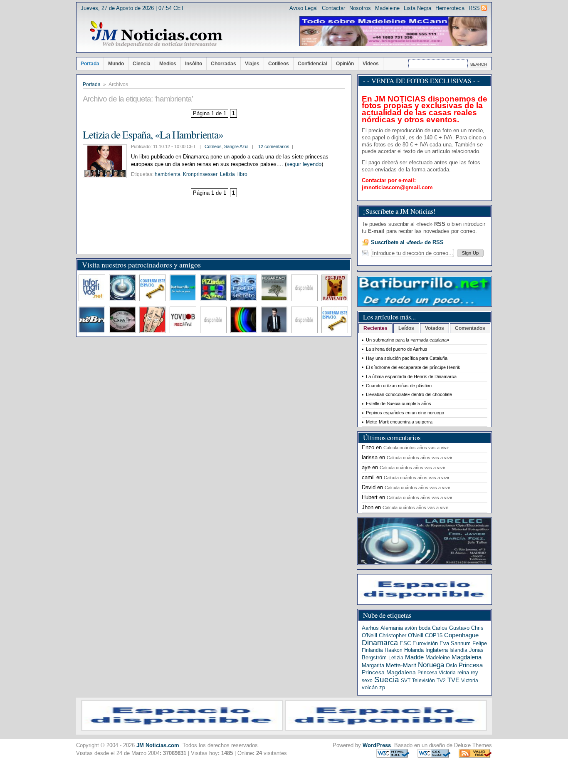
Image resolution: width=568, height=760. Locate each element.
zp (382, 687)
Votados (434, 328)
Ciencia (142, 64)
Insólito (193, 64)
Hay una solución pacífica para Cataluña (406, 358)
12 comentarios (273, 146)
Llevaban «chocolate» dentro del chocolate (409, 394)
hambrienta (167, 174)
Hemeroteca (449, 8)
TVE (453, 680)
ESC (405, 643)
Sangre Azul (236, 146)
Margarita (373, 665)
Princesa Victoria (436, 673)
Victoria (469, 680)
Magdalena (467, 657)
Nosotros (360, 8)
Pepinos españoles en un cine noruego (405, 412)
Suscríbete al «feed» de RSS (407, 242)
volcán (370, 687)
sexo (367, 680)
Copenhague (461, 635)
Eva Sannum (455, 643)
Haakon (394, 650)
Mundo (116, 64)
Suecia (386, 679)
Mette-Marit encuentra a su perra (399, 421)
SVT (405, 680)
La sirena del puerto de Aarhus (396, 349)
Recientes (375, 328)
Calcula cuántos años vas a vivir (416, 447)
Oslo (451, 665)
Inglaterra (436, 650)
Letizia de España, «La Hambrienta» (153, 134)
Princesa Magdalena (389, 672)
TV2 (441, 680)
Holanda (414, 650)
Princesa (471, 665)
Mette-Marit (401, 665)
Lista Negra (417, 8)
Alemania (391, 628)
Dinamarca (380, 643)
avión (411, 628)
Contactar (333, 8)
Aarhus (370, 628)
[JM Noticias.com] (156, 34)
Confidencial (312, 64)
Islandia (458, 650)
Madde (414, 657)
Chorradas (223, 64)
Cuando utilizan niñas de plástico (399, 385)
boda (424, 628)
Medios (167, 64)
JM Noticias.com (157, 745)
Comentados (470, 328)
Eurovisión (425, 643)
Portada (90, 64)
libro (242, 174)
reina (463, 672)
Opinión (345, 64)
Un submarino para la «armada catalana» (407, 339)
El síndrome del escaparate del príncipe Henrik (413, 367)
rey (474, 672)
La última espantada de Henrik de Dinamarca (411, 376)
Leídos (406, 328)
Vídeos (371, 64)
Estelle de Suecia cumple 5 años (398, 403)
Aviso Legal (303, 8)
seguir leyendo (303, 164)
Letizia (227, 174)
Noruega (431, 665)
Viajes (252, 64)
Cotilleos (278, 64)
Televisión (423, 680)
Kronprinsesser (200, 174)
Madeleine (387, 8)
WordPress (377, 745)
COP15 (433, 635)
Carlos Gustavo (450, 628)
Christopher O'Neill (401, 635)
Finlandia (372, 650)
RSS (474, 8)
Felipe (479, 643)
